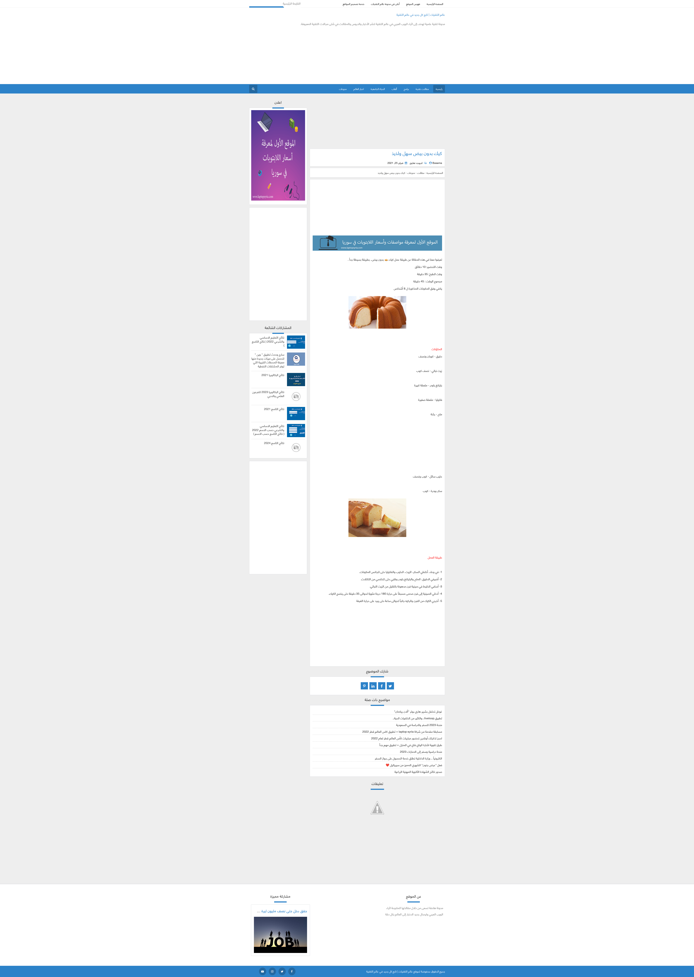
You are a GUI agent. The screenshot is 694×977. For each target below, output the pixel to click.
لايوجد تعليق (416, 162)
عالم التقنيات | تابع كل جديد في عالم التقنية (421, 14)
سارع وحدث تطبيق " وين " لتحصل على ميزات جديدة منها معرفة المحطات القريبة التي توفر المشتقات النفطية (267, 360)
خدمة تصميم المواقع (353, 4)
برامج (406, 89)
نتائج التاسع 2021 (274, 409)
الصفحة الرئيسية (435, 4)
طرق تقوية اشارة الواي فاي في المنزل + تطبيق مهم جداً (410, 745)
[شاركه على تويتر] (390, 685)
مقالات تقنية (422, 89)
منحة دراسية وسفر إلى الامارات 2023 (421, 751)
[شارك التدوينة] (373, 685)
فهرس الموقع (413, 4)
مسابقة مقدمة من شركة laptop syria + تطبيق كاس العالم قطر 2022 (402, 731)
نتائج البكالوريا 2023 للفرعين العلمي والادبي (268, 394)
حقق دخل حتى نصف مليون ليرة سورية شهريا (275, 911)
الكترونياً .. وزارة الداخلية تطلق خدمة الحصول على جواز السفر (408, 758)
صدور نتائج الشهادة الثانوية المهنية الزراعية (418, 771)
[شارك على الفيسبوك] (381, 685)
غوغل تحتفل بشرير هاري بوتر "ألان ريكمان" (418, 711)
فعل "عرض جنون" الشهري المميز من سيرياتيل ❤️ (414, 765)
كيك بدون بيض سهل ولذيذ (417, 153)
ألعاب (394, 89)
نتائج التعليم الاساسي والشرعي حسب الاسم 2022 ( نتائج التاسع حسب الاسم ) (268, 430)
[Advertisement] (315, 55)
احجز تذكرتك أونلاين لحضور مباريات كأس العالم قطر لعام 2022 (406, 738)
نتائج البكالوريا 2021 (273, 375)
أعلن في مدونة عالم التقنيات (385, 4)
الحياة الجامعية (378, 89)
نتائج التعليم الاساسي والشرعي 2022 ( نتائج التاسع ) (268, 341)
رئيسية (439, 89)
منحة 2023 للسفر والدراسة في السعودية (419, 724)
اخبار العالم (359, 89)
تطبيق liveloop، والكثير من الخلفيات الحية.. (417, 718)
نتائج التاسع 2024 (274, 443)
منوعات (343, 89)
